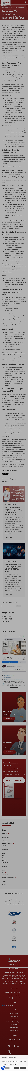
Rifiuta (16, 1068)
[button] (3, 1067)
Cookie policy (12, 1064)
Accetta (23, 1068)
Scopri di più (5, 1068)
